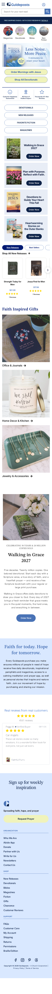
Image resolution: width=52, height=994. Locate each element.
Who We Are (10, 838)
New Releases (13, 247)
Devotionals (20, 38)
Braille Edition (10, 950)
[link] (26, 759)
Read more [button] (17, 749)
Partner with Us (11, 851)
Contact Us (9, 865)
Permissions (9, 946)
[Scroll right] (48, 270)
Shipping (8, 937)
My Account (9, 932)
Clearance (8, 905)
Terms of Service (32, 968)
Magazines (8, 38)
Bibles (32, 38)
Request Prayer (26, 818)
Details (45, 20)
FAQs (6, 923)
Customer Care (11, 928)
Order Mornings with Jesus (26, 72)
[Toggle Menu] (4, 4)
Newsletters (9, 860)
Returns (7, 941)
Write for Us (9, 856)
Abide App (9, 842)
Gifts (5, 901)
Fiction (6, 896)
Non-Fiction (44, 39)
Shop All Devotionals (26, 79)
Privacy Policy (18, 968)
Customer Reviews (13, 910)
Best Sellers (34, 247)
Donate (7, 847)
